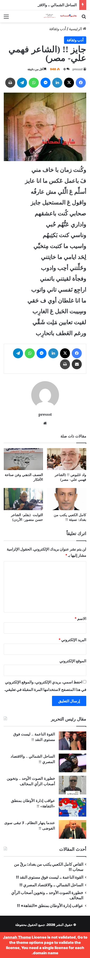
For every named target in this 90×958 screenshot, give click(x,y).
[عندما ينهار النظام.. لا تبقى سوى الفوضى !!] (72, 829)
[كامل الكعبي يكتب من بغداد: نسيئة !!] (66, 499)
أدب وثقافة (57, 28)
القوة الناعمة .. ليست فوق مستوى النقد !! (49, 877)
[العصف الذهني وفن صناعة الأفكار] (23, 459)
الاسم (80, 618)
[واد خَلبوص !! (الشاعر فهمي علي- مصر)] (66, 459)
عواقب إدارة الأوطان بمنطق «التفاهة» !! (49, 905)
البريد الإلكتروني (72, 639)
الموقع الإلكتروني (73, 661)
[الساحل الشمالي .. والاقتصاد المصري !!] (72, 763)
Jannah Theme (17, 937)
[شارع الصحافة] (58, 16)
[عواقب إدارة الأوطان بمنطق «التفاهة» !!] (72, 807)
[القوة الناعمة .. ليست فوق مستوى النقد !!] (72, 740)
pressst (77, 69)
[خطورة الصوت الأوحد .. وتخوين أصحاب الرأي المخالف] (72, 785)
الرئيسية (76, 28)
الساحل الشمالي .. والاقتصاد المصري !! (46, 4)
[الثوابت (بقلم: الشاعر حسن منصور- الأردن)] (23, 499)
